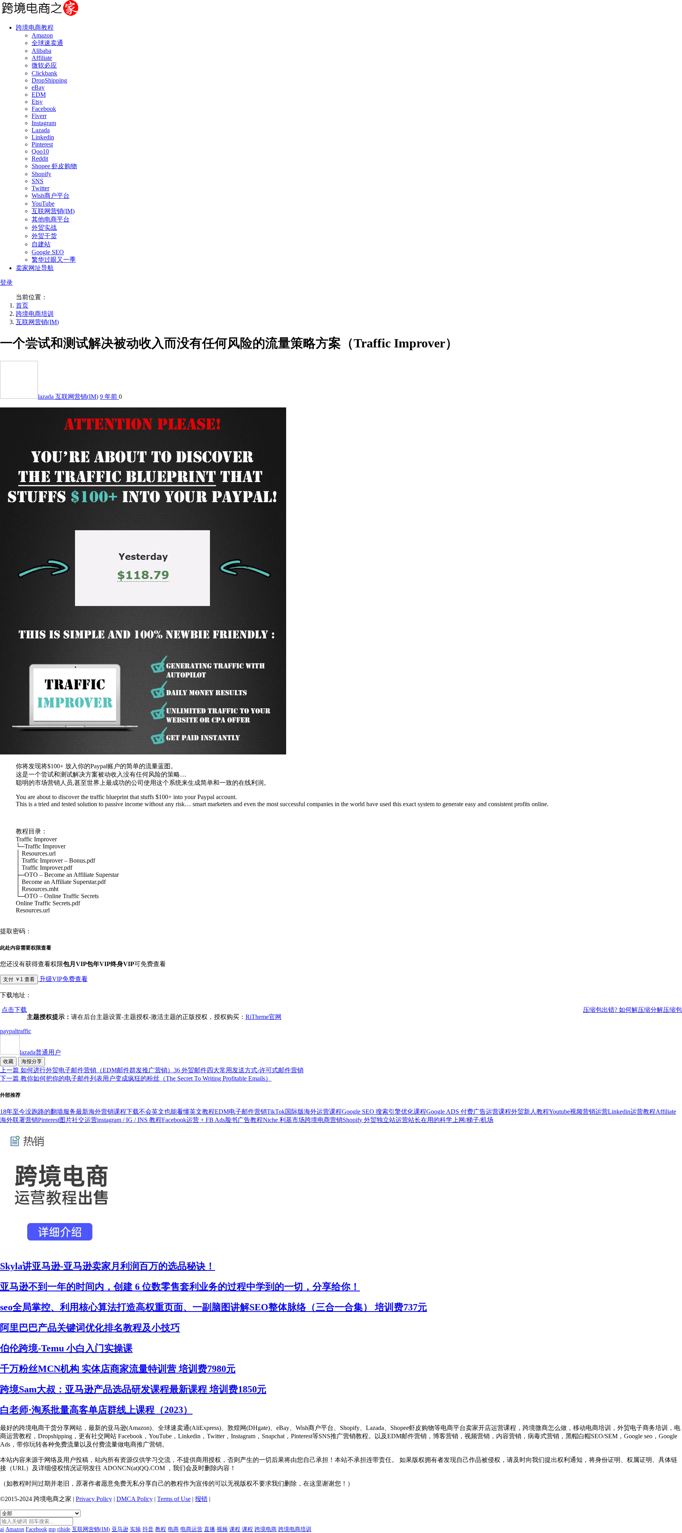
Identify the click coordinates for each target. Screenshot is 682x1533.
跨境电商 (266, 1529)
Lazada (41, 130)
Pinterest (42, 144)
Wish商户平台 (50, 195)
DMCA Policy (134, 1498)
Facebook (44, 108)
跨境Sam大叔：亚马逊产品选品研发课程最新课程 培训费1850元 (133, 1389)
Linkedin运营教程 (632, 1111)
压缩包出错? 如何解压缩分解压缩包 (632, 1009)
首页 (22, 305)
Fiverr (39, 116)
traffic (24, 1031)
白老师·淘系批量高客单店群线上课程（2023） (96, 1410)
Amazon (42, 35)
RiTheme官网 (263, 1016)
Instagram (44, 123)
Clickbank (44, 73)
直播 (209, 1529)
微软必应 (44, 65)
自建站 (41, 244)
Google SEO (48, 252)
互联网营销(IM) (53, 211)
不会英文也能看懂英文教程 (177, 1111)
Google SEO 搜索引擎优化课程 (384, 1111)
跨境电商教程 (35, 27)
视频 (222, 1529)
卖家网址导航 (35, 268)
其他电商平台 (50, 219)
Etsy (37, 101)
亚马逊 (120, 1529)
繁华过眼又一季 (54, 259)
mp (52, 1529)
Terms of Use (174, 1498)
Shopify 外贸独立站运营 (375, 1119)
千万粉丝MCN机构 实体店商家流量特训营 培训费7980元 (118, 1369)
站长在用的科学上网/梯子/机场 (450, 1119)
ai (2, 1529)
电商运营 (191, 1529)
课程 (234, 1529)
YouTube (43, 203)
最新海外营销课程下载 (107, 1111)
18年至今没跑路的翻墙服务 (38, 1111)
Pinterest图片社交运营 (67, 1119)
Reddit (40, 158)
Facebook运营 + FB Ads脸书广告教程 (212, 1119)
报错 (201, 1498)
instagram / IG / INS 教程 (129, 1119)
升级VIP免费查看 (63, 979)
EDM (39, 94)
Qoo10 (40, 151)
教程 (160, 1529)
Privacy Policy (94, 1498)
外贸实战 (44, 227)
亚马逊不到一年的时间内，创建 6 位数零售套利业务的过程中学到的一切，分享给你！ (180, 1287)
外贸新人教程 (530, 1111)
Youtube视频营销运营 (578, 1111)
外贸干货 (44, 236)
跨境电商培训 (35, 313)
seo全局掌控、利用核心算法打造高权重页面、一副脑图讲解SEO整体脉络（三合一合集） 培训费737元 (213, 1307)
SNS (37, 181)
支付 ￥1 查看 (19, 979)
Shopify (41, 174)
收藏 (8, 1061)
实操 (135, 1529)
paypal (8, 1031)
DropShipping (49, 80)
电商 (173, 1529)
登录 (6, 282)
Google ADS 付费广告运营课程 (468, 1111)
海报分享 (31, 1061)
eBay (38, 87)
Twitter (40, 188)
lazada (46, 396)
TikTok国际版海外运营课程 (304, 1111)
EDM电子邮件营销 (241, 1111)
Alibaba (41, 50)
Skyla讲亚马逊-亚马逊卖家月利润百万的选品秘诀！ (107, 1266)
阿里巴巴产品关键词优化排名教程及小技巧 (90, 1328)
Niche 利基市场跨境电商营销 (303, 1119)
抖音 (148, 1529)
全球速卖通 (47, 42)
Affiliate (42, 57)
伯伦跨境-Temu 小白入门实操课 (66, 1348)
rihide (63, 1529)
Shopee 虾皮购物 (54, 166)
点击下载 (14, 1009)
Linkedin (43, 137)
